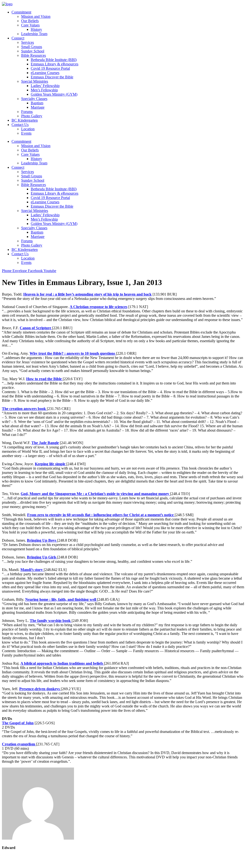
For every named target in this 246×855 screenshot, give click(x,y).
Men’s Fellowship (44, 90)
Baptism (37, 103)
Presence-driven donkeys (40, 689)
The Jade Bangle (45, 443)
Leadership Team (34, 34)
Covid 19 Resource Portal (50, 68)
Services (27, 42)
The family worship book (51, 621)
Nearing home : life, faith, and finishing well (61, 599)
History (36, 29)
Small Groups (31, 47)
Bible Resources (33, 55)
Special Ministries (34, 81)
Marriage (37, 107)
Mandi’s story (32, 570)
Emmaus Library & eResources (54, 64)
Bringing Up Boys (42, 540)
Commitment (21, 12)
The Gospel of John (18, 723)
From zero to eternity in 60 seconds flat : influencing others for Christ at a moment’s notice (101, 515)
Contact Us (20, 125)
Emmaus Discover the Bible (52, 77)
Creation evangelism (19, 744)
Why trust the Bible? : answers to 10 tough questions (73, 353)
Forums (27, 112)
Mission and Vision (35, 16)
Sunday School (32, 51)
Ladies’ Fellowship (45, 86)
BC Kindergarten (25, 120)
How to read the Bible (44, 379)
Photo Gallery (31, 116)
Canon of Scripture (36, 328)
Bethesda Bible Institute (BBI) (54, 60)
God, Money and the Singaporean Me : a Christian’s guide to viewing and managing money (95, 494)
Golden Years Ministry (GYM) (54, 94)
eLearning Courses (45, 73)
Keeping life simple (50, 464)
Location (28, 129)
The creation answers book (24, 409)
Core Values (30, 25)
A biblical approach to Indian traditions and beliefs (62, 663)
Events (26, 133)
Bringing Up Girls (42, 557)
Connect (18, 38)
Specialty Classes (34, 99)
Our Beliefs (30, 21)
